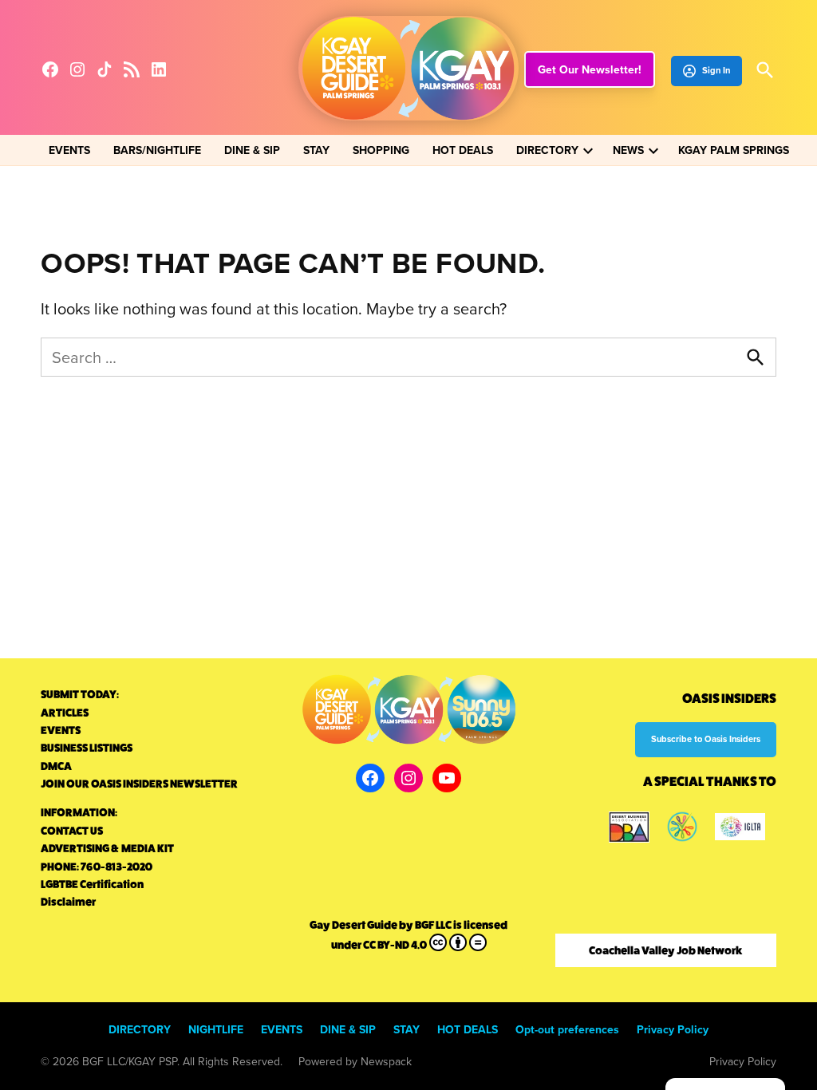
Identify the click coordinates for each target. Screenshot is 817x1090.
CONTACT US (72, 830)
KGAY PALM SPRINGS (733, 150)
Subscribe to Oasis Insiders (705, 739)
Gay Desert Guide (353, 924)
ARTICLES (65, 712)
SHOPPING (381, 150)
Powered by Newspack (355, 1061)
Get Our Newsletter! (589, 69)
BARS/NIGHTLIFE (157, 150)
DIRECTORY (547, 150)
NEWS (628, 150)
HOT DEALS (462, 150)
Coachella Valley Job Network (666, 950)
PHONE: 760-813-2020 (96, 866)
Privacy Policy (672, 1029)
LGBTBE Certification (92, 884)
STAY (316, 150)
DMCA (56, 766)
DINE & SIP (252, 150)
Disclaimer (68, 901)
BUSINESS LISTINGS (86, 747)
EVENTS (69, 150)
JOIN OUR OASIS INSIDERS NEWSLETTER (139, 783)
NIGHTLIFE (215, 1029)
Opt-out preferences (567, 1029)
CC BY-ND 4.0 (395, 944)
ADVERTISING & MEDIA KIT (107, 848)
